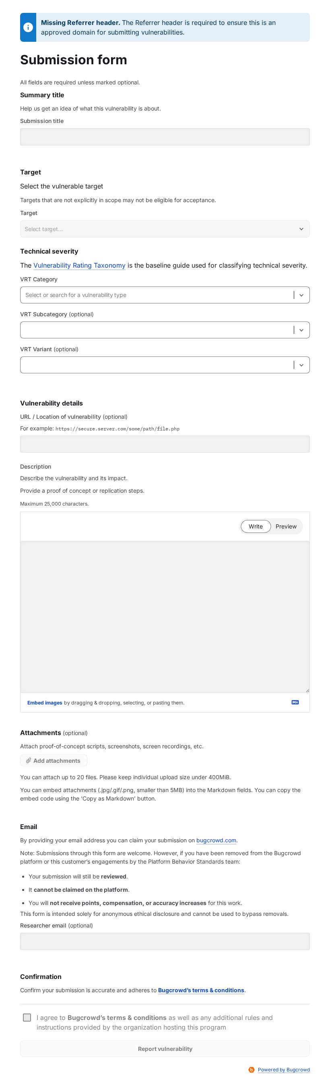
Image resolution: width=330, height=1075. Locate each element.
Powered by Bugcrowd (284, 1070)
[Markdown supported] (295, 702)
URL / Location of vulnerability (74, 416)
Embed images (44, 703)
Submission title (42, 120)
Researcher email (56, 925)
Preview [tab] (288, 527)
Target (28, 212)
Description (35, 466)
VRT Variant (49, 349)
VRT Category (39, 279)
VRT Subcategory (57, 314)
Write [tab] (260, 527)
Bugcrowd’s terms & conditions (201, 990)
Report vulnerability (165, 1048)
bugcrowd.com (216, 840)
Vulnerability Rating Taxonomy (79, 265)
